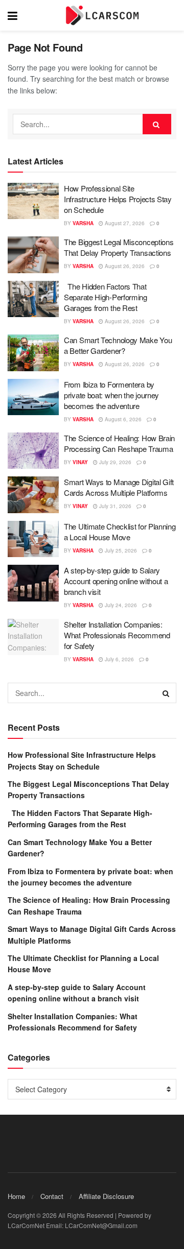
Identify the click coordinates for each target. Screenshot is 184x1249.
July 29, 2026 (114, 462)
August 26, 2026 (124, 266)
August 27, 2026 (124, 223)
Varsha (83, 223)
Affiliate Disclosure (106, 1196)
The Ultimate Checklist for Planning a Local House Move (120, 531)
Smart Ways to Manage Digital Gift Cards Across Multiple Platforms (119, 487)
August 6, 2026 (122, 419)
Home (16, 1196)
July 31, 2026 (114, 506)
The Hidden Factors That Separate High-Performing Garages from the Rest (105, 297)
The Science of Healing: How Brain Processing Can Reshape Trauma (119, 443)
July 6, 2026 (118, 659)
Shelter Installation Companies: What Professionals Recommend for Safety (117, 635)
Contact (51, 1196)
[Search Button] (157, 124)
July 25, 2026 (120, 550)
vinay (80, 462)
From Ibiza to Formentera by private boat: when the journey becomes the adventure (111, 395)
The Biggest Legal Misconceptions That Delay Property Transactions (118, 247)
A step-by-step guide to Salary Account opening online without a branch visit (116, 581)
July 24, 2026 (120, 605)
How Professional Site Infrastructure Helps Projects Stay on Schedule (118, 199)
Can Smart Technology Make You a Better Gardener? (118, 345)
